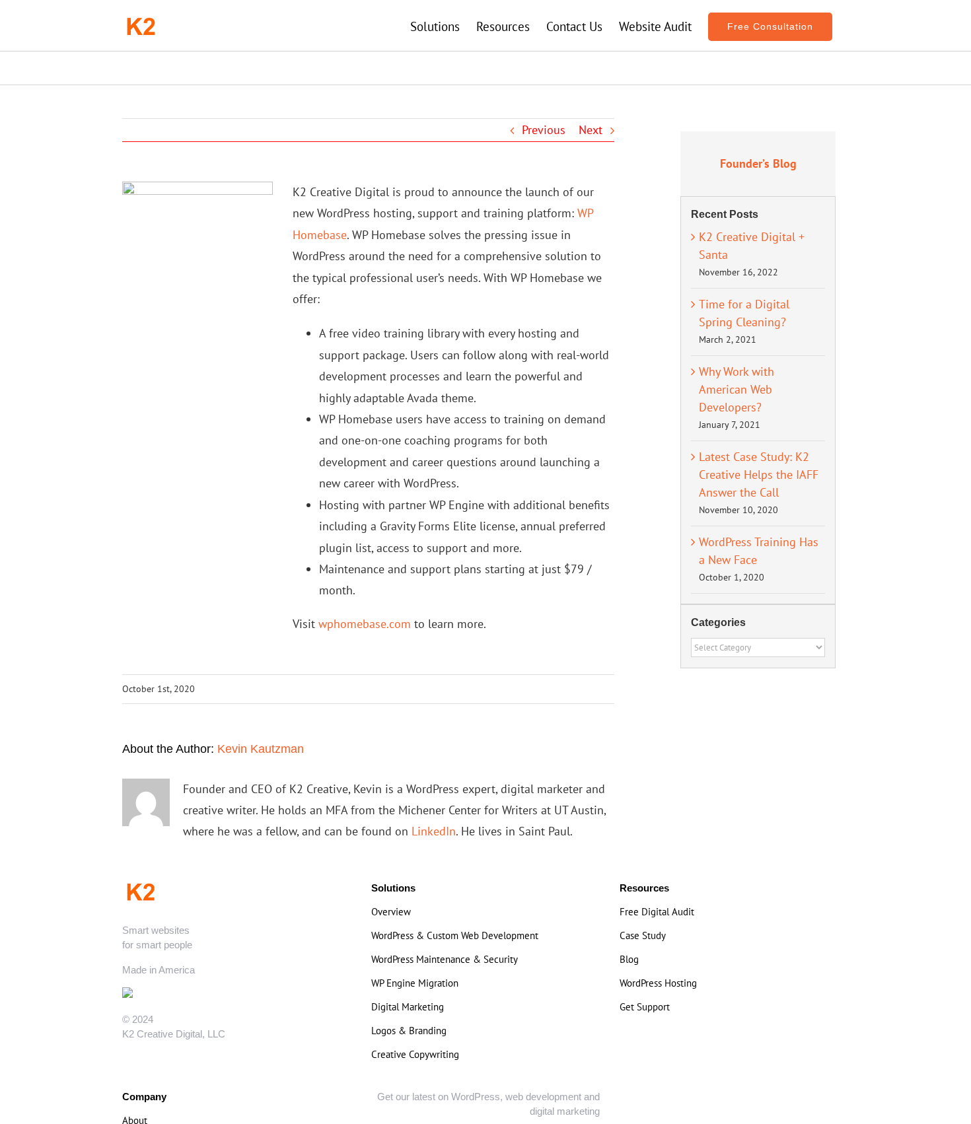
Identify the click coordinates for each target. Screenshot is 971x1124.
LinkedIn (434, 831)
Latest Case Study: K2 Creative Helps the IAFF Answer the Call (758, 474)
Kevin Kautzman (260, 748)
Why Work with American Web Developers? (736, 389)
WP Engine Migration (414, 983)
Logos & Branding (409, 1030)
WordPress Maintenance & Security (444, 959)
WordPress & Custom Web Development (454, 935)
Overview (391, 911)
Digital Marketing (407, 1007)
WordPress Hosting (658, 983)
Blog (629, 959)
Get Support (645, 1007)
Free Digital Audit (657, 911)
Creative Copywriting (415, 1054)
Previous (543, 129)
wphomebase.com (364, 623)
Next (590, 129)
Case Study (643, 935)
